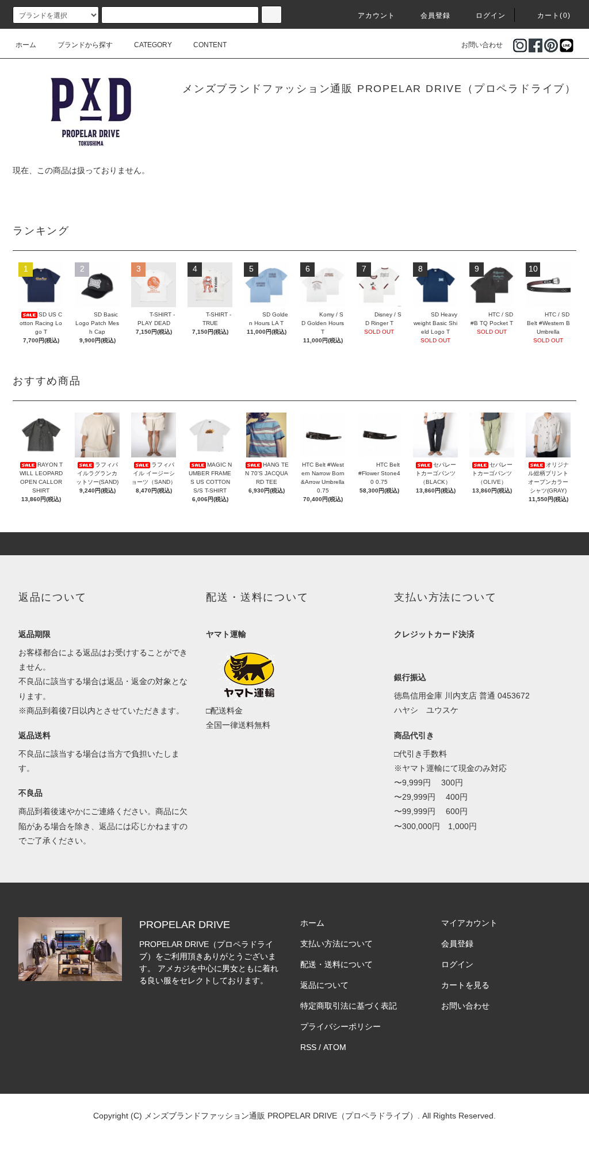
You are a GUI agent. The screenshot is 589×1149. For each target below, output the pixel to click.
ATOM (334, 1047)
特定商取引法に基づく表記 (348, 1005)
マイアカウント (469, 922)
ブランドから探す (85, 45)
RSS (308, 1047)
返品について (324, 985)
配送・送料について (336, 964)
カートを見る (465, 985)
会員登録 (435, 16)
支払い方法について (336, 943)
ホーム (26, 45)
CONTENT (210, 45)
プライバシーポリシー (340, 1026)
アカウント (377, 16)
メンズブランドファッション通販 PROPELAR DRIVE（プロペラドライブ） (379, 88)
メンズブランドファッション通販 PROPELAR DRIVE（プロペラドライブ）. (282, 1115)
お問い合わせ (482, 45)
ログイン (491, 16)
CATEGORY (153, 45)
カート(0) (554, 16)
